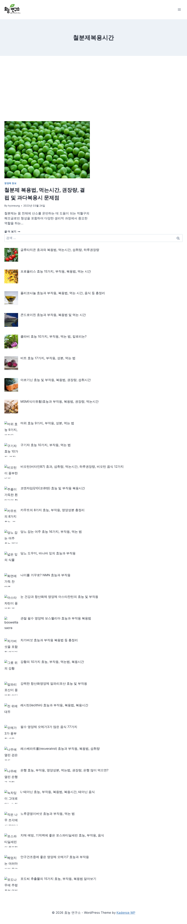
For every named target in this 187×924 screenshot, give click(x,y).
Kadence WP (126, 912)
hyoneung (14, 205)
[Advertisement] (93, 86)
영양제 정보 (10, 183)
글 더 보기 (12, 231)
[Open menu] (179, 9)
